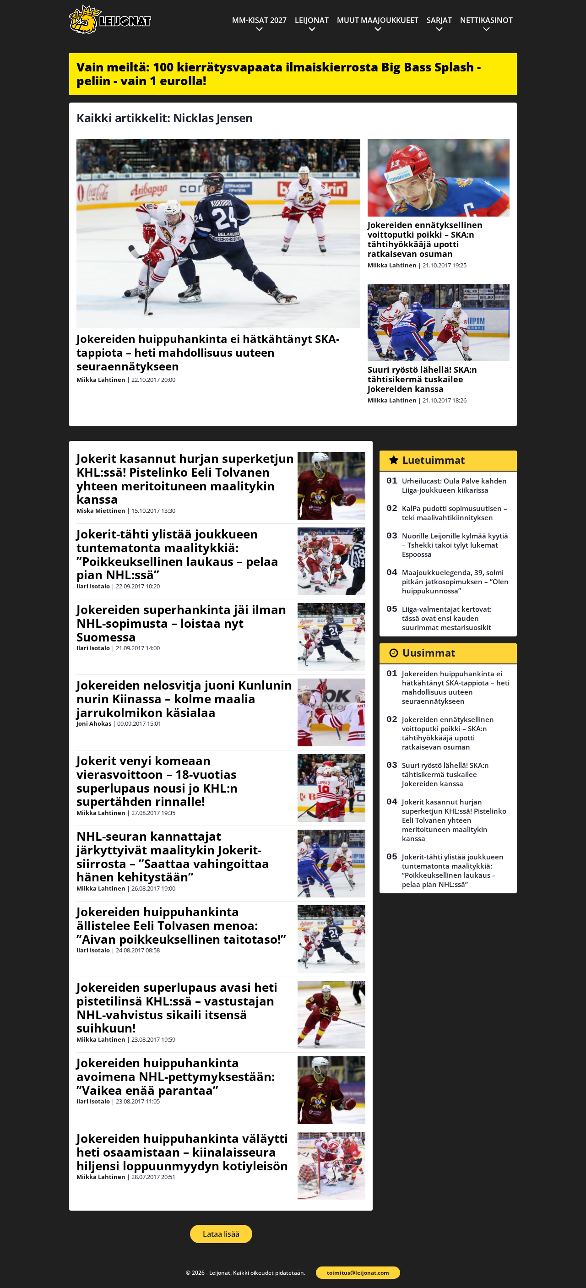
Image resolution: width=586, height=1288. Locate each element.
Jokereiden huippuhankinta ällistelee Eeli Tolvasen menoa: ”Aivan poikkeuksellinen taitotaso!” (181, 925)
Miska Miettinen (100, 510)
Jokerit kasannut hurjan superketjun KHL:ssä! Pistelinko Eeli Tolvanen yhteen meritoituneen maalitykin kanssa (185, 479)
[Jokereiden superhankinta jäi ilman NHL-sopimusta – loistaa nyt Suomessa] (331, 637)
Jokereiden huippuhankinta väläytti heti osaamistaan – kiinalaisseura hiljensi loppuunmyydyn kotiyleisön (182, 1152)
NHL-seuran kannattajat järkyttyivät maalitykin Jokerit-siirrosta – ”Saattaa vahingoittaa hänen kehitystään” (172, 857)
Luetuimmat (433, 460)
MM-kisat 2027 (259, 20)
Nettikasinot (486, 20)
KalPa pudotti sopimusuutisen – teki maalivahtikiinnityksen (454, 513)
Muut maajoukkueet (377, 20)
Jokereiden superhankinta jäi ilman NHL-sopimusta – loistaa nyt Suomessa (181, 623)
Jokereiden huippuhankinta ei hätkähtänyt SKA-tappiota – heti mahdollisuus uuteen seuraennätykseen (208, 352)
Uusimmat (429, 652)
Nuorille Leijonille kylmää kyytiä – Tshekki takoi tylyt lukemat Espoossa (455, 545)
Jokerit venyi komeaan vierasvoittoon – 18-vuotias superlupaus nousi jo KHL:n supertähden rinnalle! (157, 781)
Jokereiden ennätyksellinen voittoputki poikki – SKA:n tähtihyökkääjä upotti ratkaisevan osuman (425, 239)
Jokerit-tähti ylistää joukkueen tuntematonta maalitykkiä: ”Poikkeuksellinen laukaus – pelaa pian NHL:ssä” (177, 554)
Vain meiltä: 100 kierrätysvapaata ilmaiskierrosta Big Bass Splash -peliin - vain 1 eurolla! (278, 74)
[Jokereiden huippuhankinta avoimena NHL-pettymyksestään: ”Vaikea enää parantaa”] (331, 1090)
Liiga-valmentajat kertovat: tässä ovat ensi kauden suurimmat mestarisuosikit (447, 618)
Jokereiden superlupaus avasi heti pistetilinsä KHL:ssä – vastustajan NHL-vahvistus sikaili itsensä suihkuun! (176, 1008)
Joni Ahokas (93, 723)
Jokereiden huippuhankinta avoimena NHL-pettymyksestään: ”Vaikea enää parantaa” (175, 1076)
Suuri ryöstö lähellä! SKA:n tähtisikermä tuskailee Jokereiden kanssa (422, 379)
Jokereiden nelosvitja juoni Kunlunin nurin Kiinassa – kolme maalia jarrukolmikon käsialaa (184, 699)
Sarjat (439, 20)
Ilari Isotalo (93, 586)
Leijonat (312, 20)
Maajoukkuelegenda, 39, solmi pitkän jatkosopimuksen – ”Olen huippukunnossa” (455, 581)
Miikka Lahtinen (100, 379)
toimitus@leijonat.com (358, 1273)
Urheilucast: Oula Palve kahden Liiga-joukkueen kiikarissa (454, 485)
